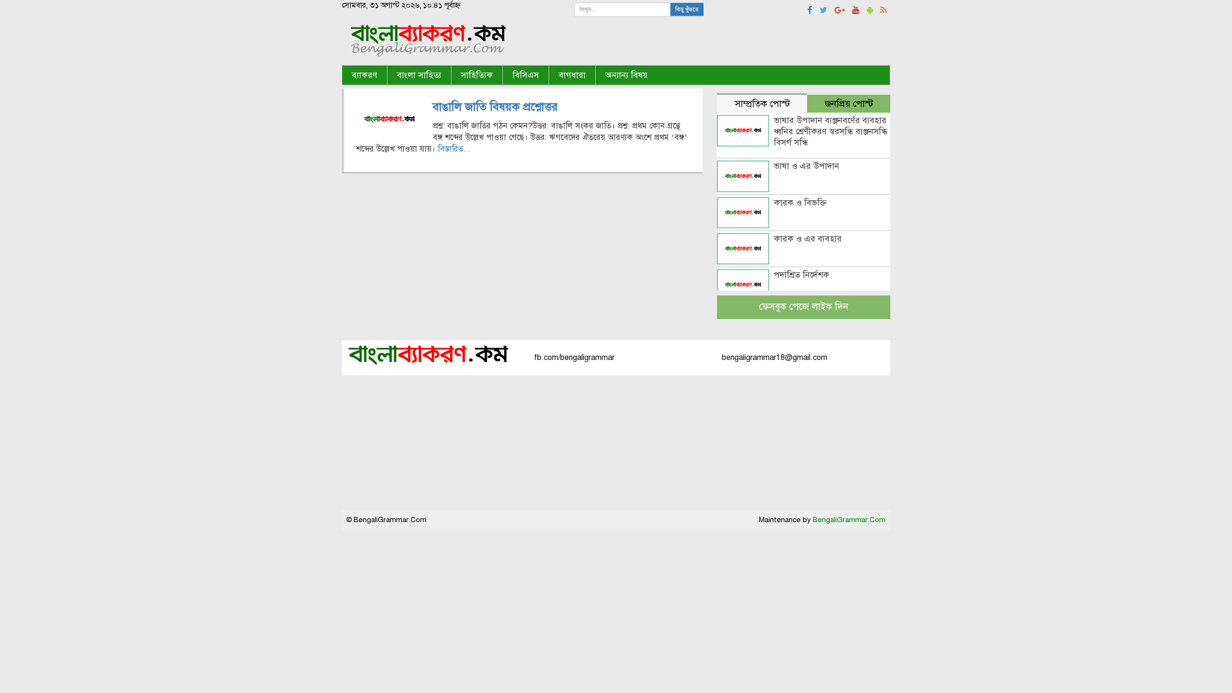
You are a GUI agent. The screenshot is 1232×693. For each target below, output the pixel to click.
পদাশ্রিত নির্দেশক (801, 275)
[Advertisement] (616, 442)
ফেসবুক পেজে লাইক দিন (803, 307)
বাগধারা (572, 75)
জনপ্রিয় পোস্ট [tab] (849, 104)
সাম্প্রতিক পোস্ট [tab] (762, 104)
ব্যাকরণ (364, 75)
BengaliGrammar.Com (849, 519)
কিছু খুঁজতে (687, 9)
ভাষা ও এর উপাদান (806, 166)
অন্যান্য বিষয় (626, 75)
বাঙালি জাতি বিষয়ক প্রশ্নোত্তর (495, 107)
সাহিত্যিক (477, 75)
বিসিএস (526, 75)
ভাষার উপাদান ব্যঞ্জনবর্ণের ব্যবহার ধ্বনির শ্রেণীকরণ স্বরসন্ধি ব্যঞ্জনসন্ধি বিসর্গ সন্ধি (830, 131)
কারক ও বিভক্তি (800, 202)
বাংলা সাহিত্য (419, 75)
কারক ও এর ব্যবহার (808, 238)
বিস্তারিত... (454, 149)
